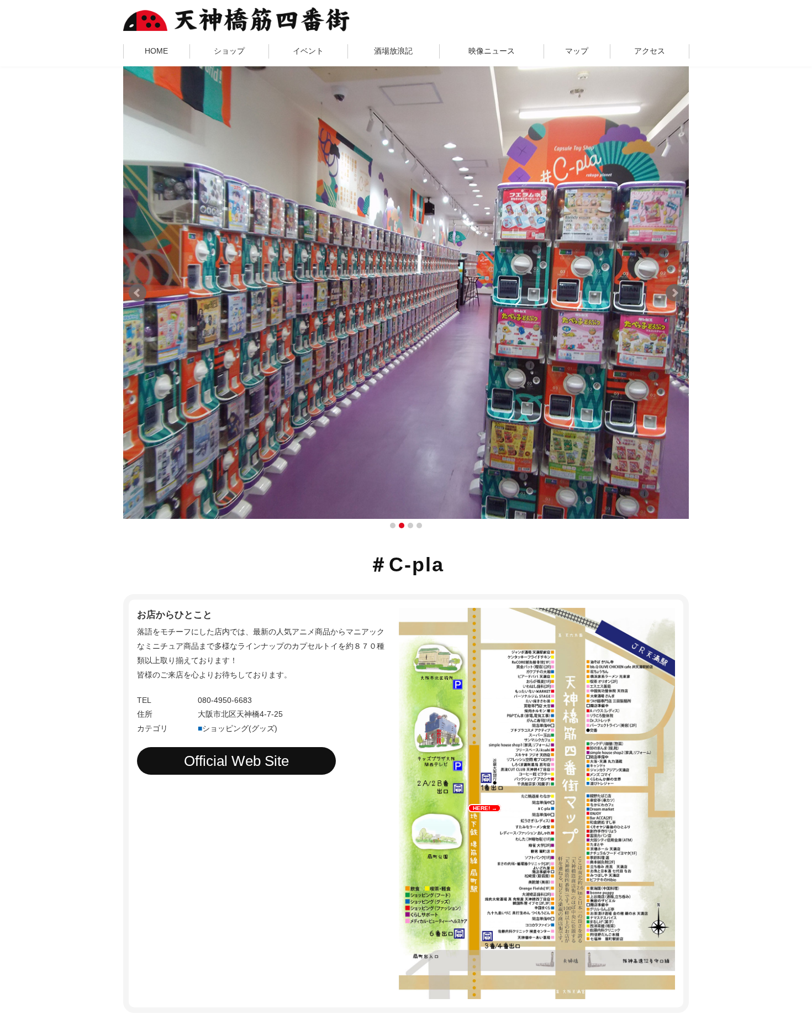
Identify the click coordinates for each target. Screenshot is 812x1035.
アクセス (649, 50)
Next (674, 293)
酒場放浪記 (393, 50)
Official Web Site (236, 761)
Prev (137, 293)
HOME (156, 50)
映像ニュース (491, 50)
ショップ (229, 50)
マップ (576, 50)
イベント (308, 50)
